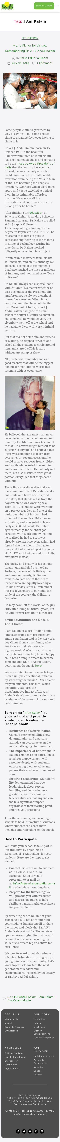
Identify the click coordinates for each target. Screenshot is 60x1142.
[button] (56, 5)
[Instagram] (36, 1131)
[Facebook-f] (18, 1131)
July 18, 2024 (20, 63)
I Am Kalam (33, 712)
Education (30, 38)
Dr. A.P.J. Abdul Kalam (21, 996)
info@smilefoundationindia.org (30, 1114)
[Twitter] (24, 1131)
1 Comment (45, 63)
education (36, 212)
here (38, 665)
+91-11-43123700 (35, 1111)
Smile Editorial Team (34, 58)
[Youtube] (30, 1131)
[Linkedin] (42, 1131)
